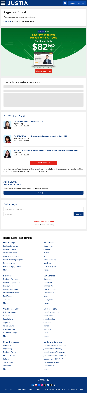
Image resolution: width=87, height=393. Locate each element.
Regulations (8, 319)
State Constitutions (51, 312)
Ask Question (43, 193)
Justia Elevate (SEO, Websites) (55, 355)
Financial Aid (48, 286)
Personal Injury (50, 266)
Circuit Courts (8, 326)
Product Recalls (9, 355)
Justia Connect (9, 389)
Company (31, 389)
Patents (6, 359)
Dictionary (48, 279)
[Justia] (18, 3)
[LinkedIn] (33, 385)
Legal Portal (21, 389)
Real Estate (7, 296)
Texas (46, 332)
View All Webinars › (43, 163)
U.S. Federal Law (10, 308)
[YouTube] (36, 385)
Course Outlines (50, 289)
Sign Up (81, 3)
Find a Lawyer (11, 204)
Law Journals (49, 292)
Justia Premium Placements (54, 352)
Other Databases (11, 342)
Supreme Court (9, 322)
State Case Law (49, 319)
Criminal (47, 249)
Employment (8, 286)
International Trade (11, 292)
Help (38, 389)
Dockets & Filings (10, 332)
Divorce (47, 253)
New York (47, 329)
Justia (46, 380)
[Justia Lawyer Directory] (54, 385)
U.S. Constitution (9, 312)
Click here (7, 21)
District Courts (9, 329)
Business (7, 275)
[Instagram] (42, 385)
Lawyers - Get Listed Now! (43, 221)
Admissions (48, 282)
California (47, 322)
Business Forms (9, 352)
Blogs (46, 296)
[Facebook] (39, 385)
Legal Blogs (8, 348)
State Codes (48, 315)
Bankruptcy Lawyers (11, 246)
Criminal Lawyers (10, 253)
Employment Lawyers (11, 256)
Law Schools (49, 275)
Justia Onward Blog (51, 362)
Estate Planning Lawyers (13, 259)
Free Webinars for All (14, 116)
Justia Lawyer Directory (53, 348)
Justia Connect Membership (55, 345)
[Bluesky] (48, 385)
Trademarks (8, 362)
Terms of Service (48, 389)
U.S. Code (7, 315)
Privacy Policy (61, 389)
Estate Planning (50, 259)
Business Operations (11, 282)
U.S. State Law (50, 308)
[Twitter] (51, 385)
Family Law (48, 263)
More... (5, 270)
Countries (7, 366)
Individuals (49, 242)
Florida (46, 326)
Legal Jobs (7, 345)
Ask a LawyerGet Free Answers (12, 183)
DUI (45, 256)
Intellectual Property (11, 289)
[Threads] (45, 385)
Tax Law (6, 299)
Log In (72, 3)
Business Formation (11, 279)
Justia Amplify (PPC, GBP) (53, 359)
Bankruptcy (48, 246)
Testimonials (49, 366)
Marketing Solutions (53, 342)
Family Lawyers (9, 263)
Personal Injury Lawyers (12, 266)
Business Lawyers (10, 249)
